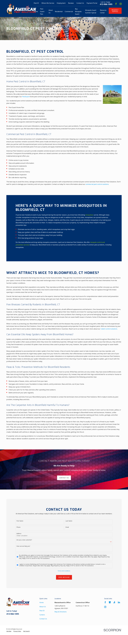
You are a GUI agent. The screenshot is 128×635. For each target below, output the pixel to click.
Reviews (71, 3)
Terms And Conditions (64, 571)
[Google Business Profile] (110, 602)
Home (41, 602)
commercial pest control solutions (97, 184)
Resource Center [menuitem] (103, 11)
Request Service (115, 11)
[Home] (21, 8)
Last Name (68, 521)
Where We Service (48, 3)
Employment (61, 3)
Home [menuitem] (36, 11)
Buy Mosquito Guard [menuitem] (78, 11)
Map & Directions (61, 612)
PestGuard (25, 97)
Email (67, 527)
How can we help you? (23, 546)
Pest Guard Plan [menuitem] (42, 11)
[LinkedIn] (119, 602)
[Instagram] (121, 4)
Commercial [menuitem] (69, 11)
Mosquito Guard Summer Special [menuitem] (90, 11)
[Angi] (114, 602)
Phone (18, 527)
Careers (42, 615)
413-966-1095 (106, 4)
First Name (19, 521)
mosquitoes (89, 215)
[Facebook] (116, 4)
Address (18, 533)
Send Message (64, 577)
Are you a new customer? (24, 540)
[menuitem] (8, 631)
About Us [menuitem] (51, 11)
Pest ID (42, 611)
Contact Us (80, 3)
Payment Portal (92, 3)
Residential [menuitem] (59, 11)
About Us (42, 607)
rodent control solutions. (109, 329)
